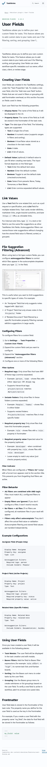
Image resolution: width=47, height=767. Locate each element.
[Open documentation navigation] (43, 3)
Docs (6, 12)
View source (44, 751)
